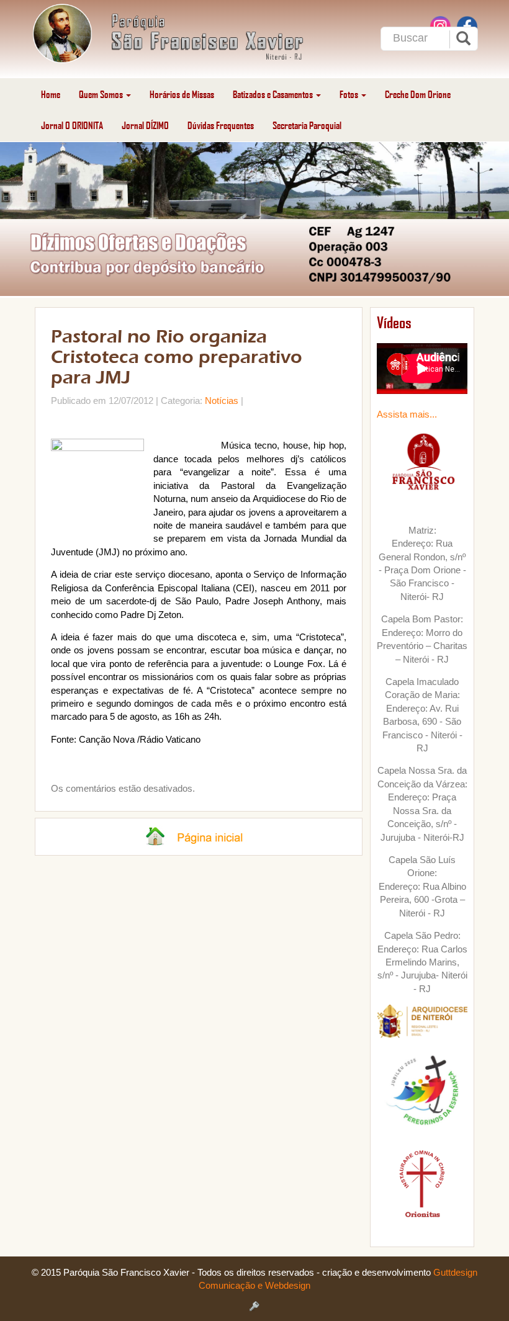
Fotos (350, 94)
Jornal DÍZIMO (145, 125)
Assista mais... (407, 414)
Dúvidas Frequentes (220, 125)
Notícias (221, 400)
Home (50, 94)
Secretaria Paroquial (307, 125)
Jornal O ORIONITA (72, 125)
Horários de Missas (182, 94)
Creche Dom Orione (418, 94)
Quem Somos (102, 94)
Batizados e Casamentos (274, 94)
